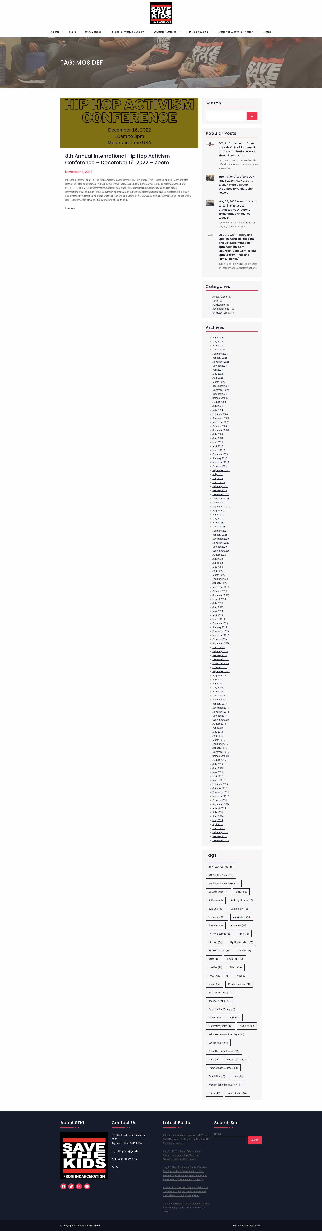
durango (216, 925)
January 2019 (219, 627)
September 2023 (221, 430)
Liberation (235, 959)
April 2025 (217, 377)
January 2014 (219, 836)
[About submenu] (62, 31)
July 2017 (217, 679)
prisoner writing (219, 1001)
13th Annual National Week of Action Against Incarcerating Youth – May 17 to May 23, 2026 (186, 1207)
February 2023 (220, 454)
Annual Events (219, 296)
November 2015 (220, 752)
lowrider (215, 967)
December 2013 (220, 840)
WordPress (255, 1225)
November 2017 (220, 663)
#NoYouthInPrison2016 (224, 883)
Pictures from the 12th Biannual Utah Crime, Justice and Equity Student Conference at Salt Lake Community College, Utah (186, 1191)
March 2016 (218, 740)
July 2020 (217, 559)
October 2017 (219, 667)
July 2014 (217, 812)
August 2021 (219, 510)
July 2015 (217, 764)
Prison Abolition (239, 984)
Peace (241, 975)
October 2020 (219, 546)
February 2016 (220, 744)
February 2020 (220, 579)
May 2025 (217, 373)
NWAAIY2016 (218, 975)
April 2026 (217, 345)
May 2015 (217, 772)
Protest (215, 1017)
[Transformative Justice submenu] (147, 31)
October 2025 (219, 365)
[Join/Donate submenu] (105, 31)
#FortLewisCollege (221, 866)
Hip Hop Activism (241, 942)
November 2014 (220, 796)
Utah (238, 1076)
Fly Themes (239, 1225)
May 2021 (217, 518)
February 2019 (220, 623)
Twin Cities (217, 1076)
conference (217, 917)
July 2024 (217, 406)
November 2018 (220, 635)
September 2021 (221, 506)
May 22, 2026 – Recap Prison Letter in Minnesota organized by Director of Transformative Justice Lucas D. (238, 210)
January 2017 (219, 703)
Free (244, 933)
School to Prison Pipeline (224, 1051)
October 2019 (219, 591)
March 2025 (218, 381)
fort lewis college (220, 933)
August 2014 (219, 808)
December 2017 (220, 659)
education (238, 925)
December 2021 (220, 494)
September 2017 (221, 671)
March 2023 (218, 450)
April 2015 (217, 776)
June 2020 (218, 563)
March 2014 (218, 828)
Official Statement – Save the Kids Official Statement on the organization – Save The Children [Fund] (237, 149)
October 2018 (219, 639)
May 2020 (217, 567)
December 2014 (220, 792)
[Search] (252, 116)
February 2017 (220, 699)
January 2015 (219, 788)
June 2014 (218, 816)
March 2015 (218, 780)
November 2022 (220, 462)
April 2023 (217, 446)
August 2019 (219, 599)
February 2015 (220, 784)
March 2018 (218, 647)
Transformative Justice (223, 1068)
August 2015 (219, 760)
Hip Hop (215, 942)
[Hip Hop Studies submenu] (211, 31)
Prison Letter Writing (222, 1009)
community (239, 908)
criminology (242, 917)
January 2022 (219, 490)
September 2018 (221, 643)
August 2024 (219, 402)
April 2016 (217, 736)
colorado (216, 908)
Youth (214, 1093)
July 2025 (217, 369)
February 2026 (220, 353)
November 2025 (220, 361)
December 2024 (220, 386)
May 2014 (217, 820)
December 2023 (220, 418)
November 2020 (220, 542)
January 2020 (219, 583)
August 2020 (219, 554)
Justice (244, 950)
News (215, 300)
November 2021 (220, 498)
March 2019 (218, 619)
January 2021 (219, 534)
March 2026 (218, 349)
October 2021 (219, 502)
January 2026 (219, 357)
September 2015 (221, 756)
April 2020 (217, 571)
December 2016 (220, 707)
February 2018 (220, 651)
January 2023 (219, 458)
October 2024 (219, 394)
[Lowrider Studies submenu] (180, 31)
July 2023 (217, 434)
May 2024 (217, 410)
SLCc (214, 1059)
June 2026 (218, 337)
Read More (70, 208)
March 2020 (218, 575)
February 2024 (220, 414)
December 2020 (220, 538)
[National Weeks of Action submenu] (256, 31)
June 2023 (218, 438)
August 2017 (219, 675)
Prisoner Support (220, 992)
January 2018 (219, 655)
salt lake (247, 1026)
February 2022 (220, 486)
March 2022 (218, 482)
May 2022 (217, 478)
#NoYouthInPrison (221, 875)
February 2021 (220, 530)
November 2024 (220, 390)
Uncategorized (220, 312)
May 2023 (217, 442)
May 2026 (217, 341)
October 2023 (219, 426)
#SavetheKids (218, 892)
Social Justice (237, 1059)
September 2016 (221, 719)
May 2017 (217, 687)
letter (214, 959)
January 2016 (219, 748)
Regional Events (220, 308)
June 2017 (218, 683)
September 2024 (221, 398)
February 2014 (220, 832)
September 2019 (221, 595)
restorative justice (220, 1026)
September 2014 (221, 804)
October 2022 (219, 466)
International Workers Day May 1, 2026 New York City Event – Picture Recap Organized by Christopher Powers (236, 185)
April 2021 (217, 522)
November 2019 (220, 587)
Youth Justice (237, 1093)
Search (218, 1134)
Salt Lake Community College (226, 1034)
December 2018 (220, 631)
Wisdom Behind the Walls (224, 1084)
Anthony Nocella (242, 900)
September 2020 (221, 550)
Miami (236, 967)
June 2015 (218, 768)
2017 (241, 892)
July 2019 (217, 603)
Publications (218, 304)
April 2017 (217, 691)
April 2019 (217, 615)
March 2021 (218, 526)
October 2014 (219, 800)
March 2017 (218, 695)
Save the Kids (218, 1042)
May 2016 (217, 731)
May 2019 (217, 611)
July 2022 (217, 474)
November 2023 (220, 422)
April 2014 (217, 824)
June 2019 (218, 607)
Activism (216, 900)
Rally (234, 1017)
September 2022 (221, 470)
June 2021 (218, 514)
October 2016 (219, 715)
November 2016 (220, 711)
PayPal (115, 1167)
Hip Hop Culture (219, 950)
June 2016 (218, 727)
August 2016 (219, 723)
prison (214, 984)
